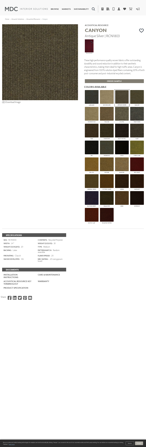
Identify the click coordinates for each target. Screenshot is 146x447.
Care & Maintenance (49, 274)
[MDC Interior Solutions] (26, 9)
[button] (141, 30)
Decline (130, 443)
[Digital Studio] (62, 23)
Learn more (12, 444)
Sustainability (81, 9)
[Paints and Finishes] (104, 23)
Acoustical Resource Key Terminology (17, 282)
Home (7, 19)
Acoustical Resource (33, 19)
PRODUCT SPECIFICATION (16, 288)
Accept (139, 443)
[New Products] (31, 23)
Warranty (43, 281)
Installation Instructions (11, 275)
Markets (66, 9)
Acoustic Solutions (17, 19)
